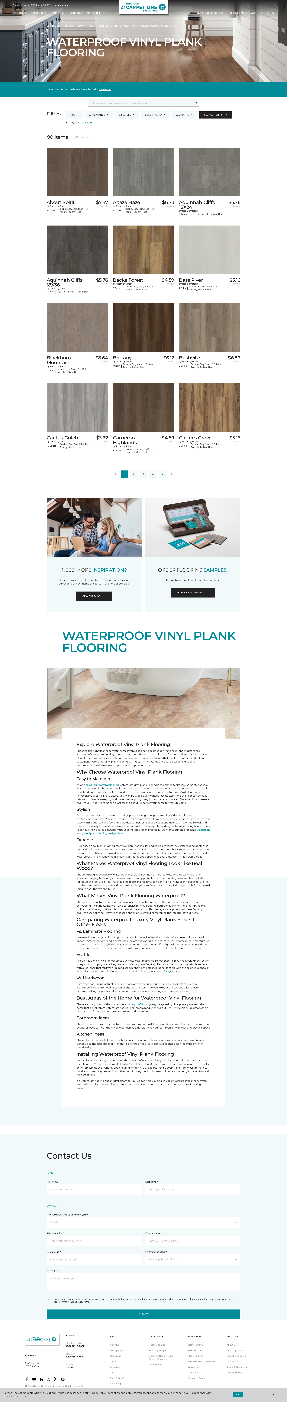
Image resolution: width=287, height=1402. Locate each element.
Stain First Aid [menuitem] (195, 1350)
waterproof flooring (139, 1004)
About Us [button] (58, 13)
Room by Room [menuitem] (235, 1350)
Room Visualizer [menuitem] (157, 1345)
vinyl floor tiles (174, 971)
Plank (91, 26)
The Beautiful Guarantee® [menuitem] (202, 1361)
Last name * (151, 1182)
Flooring (68, 26)
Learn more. (20, 1396)
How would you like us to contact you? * (67, 1215)
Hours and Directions (209, 13)
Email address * (153, 1233)
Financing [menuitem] (115, 1383)
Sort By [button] (79, 137)
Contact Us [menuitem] (233, 1361)
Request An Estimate (242, 13)
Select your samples (190, 592)
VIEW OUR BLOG (91, 596)
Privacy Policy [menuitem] (234, 1372)
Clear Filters (85, 122)
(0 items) (273, 13)
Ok (237, 1394)
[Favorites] (268, 13)
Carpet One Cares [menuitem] (236, 1356)
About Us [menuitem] (232, 1345)
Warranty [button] (182, 115)
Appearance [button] (97, 115)
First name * (53, 1182)
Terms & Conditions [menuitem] (237, 1367)
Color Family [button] (153, 115)
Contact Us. (105, 89)
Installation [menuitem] (194, 1372)
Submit (143, 1314)
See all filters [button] (213, 114)
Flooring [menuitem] (114, 1345)
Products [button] (19, 13)
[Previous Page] (115, 474)
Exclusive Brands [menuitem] (197, 1378)
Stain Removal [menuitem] (195, 1345)
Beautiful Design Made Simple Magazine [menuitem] (161, 1357)
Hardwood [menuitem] (115, 1356)
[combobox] (140, 103)
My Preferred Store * (156, 1252)
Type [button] (72, 115)
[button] (262, 13)
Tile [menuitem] (112, 1372)
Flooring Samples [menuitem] (158, 1350)
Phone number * (55, 1233)
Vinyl (80, 26)
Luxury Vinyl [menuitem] (116, 1350)
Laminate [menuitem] (115, 1367)
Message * (52, 1271)
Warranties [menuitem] (194, 1367)
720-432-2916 (60, 5)
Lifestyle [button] (125, 115)
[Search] (196, 103)
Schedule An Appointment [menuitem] (87, 13)
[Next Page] (171, 474)
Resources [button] (39, 13)
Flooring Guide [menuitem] (196, 1356)
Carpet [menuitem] (113, 1361)
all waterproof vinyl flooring (102, 785)
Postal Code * (54, 1252)
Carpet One (53, 26)
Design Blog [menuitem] (155, 1364)
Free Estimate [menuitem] (117, 1378)
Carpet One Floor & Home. (47, 1386)
